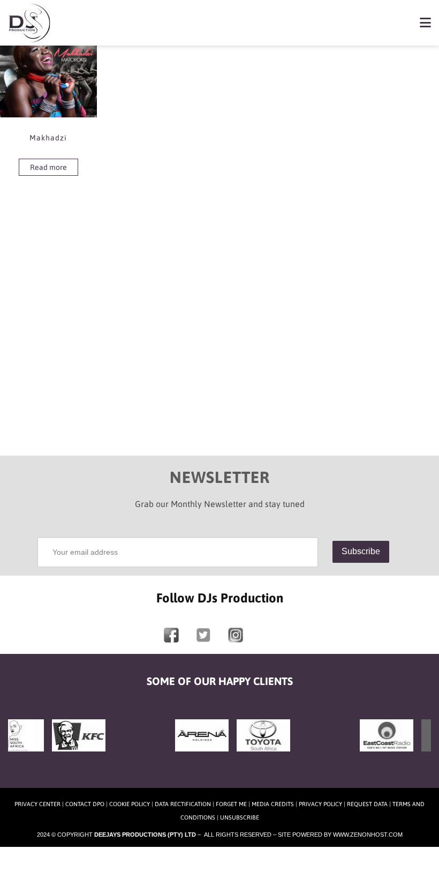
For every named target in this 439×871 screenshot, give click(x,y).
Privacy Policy (320, 804)
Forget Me (231, 804)
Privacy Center (37, 804)
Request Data (367, 804)
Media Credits (273, 804)
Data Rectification (183, 804)
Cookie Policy (129, 804)
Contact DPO (84, 804)
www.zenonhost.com (368, 834)
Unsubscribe (239, 817)
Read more (48, 167)
